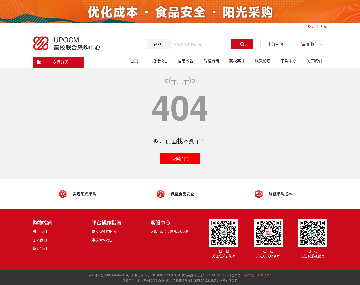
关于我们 (314, 61)
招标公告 (160, 61)
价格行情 (211, 61)
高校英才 (237, 61)
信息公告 (185, 61)
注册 (324, 27)
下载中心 (288, 61)
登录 (311, 27)
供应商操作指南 (104, 231)
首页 (134, 61)
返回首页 (180, 158)
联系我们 (40, 249)
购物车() (314, 43)
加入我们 (40, 240)
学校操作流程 (102, 240)
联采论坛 (263, 61)
